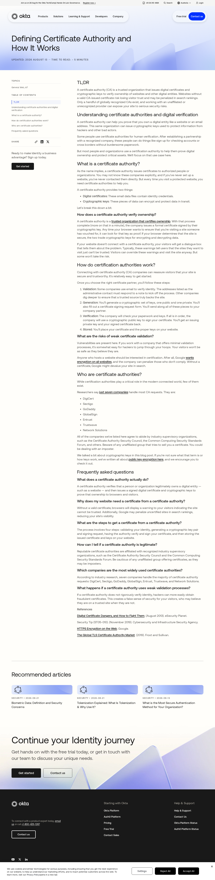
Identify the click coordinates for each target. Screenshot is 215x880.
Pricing (107, 823)
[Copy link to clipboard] (36, 141)
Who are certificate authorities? (27, 126)
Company (118, 16)
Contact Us (180, 816)
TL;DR (16, 102)
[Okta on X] (19, 860)
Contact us (197, 16)
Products (43, 16)
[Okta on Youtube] (13, 860)
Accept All (188, 871)
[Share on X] (47, 141)
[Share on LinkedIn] (42, 141)
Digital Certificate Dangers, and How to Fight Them (111, 615)
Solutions (58, 16)
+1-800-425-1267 (31, 824)
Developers (101, 16)
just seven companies (113, 392)
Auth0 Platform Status (186, 829)
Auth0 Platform (112, 816)
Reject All (165, 871)
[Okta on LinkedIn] (26, 860)
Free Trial (109, 829)
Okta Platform (111, 810)
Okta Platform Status (185, 823)
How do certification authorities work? (30, 120)
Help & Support (182, 810)
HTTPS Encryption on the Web (97, 628)
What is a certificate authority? (27, 115)
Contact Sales (111, 835)
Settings (142, 871)
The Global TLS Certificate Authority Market (106, 635)
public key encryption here (146, 459)
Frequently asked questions (25, 131)
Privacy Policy (42, 875)
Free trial (181, 16)
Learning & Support (79, 16)
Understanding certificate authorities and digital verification (35, 108)
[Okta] (21, 16)
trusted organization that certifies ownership (140, 221)
